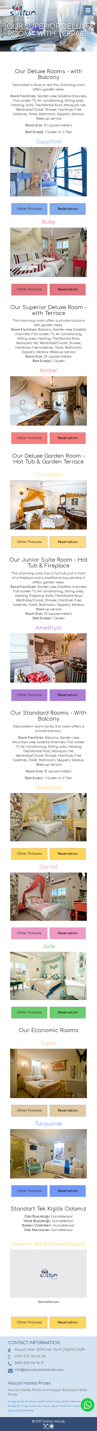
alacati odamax (24, 1410)
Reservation (68, 209)
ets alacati (30, 1401)
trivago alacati (16, 1401)
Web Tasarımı (48, 1426)
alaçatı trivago (20, 1406)
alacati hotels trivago (48, 1401)
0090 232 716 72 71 (29, 1363)
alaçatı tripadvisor (61, 1406)
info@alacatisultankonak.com (39, 1370)
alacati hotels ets (70, 1401)
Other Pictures (29, 209)
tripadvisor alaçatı (39, 1406)
